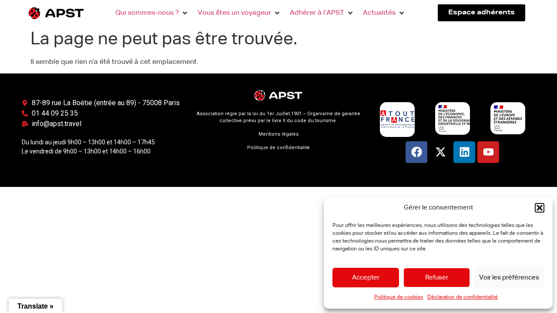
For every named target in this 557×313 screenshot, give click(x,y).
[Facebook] (416, 152)
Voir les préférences (509, 277)
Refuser (436, 277)
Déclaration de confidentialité (462, 297)
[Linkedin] (464, 152)
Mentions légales (278, 134)
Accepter (365, 277)
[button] (539, 207)
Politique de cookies (398, 297)
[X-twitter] (440, 152)
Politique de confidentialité (278, 147)
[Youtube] (488, 152)
